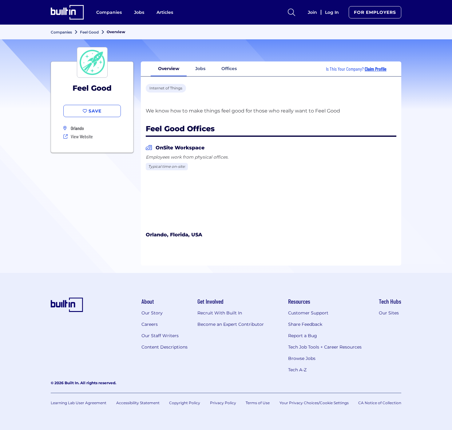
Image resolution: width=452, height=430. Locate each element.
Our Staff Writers (160, 335)
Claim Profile (376, 69)
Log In (332, 12)
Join (312, 12)
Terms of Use (258, 402)
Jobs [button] (200, 68)
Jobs (139, 12)
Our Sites (389, 313)
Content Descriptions (164, 347)
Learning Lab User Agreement (78, 402)
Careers (149, 324)
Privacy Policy (223, 402)
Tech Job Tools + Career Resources (325, 347)
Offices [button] (229, 68)
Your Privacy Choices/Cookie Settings (314, 402)
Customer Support (308, 313)
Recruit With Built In (219, 313)
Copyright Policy (184, 402)
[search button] (291, 12)
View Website (82, 136)
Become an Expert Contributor (230, 324)
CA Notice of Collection (379, 402)
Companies (109, 12)
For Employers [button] (375, 12)
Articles (165, 12)
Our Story (152, 313)
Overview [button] (168, 68)
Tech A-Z (297, 370)
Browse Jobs (301, 358)
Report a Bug (302, 335)
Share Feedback (305, 324)
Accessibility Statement (138, 402)
